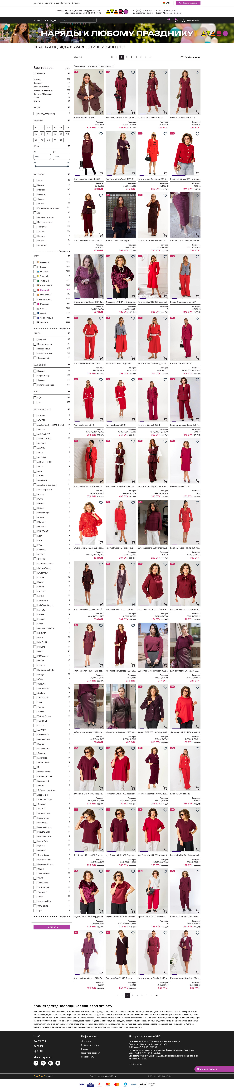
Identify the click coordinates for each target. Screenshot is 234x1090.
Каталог (38, 1046)
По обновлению (192, 57)
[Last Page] (150, 57)
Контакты (65, 3)
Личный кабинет (193, 20)
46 (55, 127)
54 (42, 134)
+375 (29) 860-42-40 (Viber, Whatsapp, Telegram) (169, 11)
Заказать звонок (190, 3)
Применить (52, 927)
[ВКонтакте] (43, 1063)
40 (36, 127)
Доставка (38, 3)
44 (48, 127)
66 (42, 140)
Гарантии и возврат (90, 1053)
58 (55, 134)
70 (55, 140)
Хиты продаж (49, 20)
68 (48, 140)
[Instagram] (50, 1063)
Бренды (38, 1051)
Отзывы (76, 3)
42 (42, 127)
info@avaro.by (135, 1064)
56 (48, 134)
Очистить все (105, 66)
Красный (91, 66)
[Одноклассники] (57, 1063)
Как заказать (87, 1057)
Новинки (38, 20)
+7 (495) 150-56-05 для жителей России (143, 11)
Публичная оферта (90, 1045)
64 (36, 140)
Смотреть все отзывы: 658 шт (103, 1076)
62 (67, 134)
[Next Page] (145, 57)
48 (61, 127)
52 (36, 134)
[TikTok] (36, 1063)
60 (61, 134)
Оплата (48, 3)
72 (61, 140)
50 (67, 127)
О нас (56, 3)
